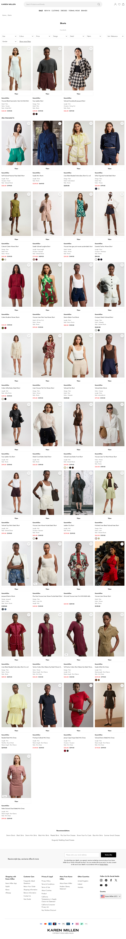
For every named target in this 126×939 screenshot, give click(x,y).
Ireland (80, 884)
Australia (80, 887)
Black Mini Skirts (43, 835)
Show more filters (25, 41)
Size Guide (27, 899)
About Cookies (46, 890)
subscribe (108, 855)
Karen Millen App (11, 883)
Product (44, 893)
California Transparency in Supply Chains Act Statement (49, 899)
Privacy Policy (46, 881)
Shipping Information (30, 889)
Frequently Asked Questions (29, 882)
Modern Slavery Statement (65, 887)
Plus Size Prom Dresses (68, 835)
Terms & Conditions (48, 884)
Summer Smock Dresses (112, 835)
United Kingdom (83, 881)
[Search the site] (99, 4)
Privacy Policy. (104, 864)
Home (4, 15)
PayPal (7, 886)
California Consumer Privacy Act (48, 906)
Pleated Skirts (54, 835)
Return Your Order (29, 886)
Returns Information (30, 893)
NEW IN (47, 10)
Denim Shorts (10, 835)
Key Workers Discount (49, 910)
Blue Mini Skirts (98, 835)
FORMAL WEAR (74, 10)
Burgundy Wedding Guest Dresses (63, 840)
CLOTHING (55, 10)
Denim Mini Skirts (31, 835)
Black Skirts (20, 835)
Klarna (7, 889)
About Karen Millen (66, 883)
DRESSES (64, 10)
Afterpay (8, 893)
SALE (41, 10)
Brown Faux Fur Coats (84, 835)
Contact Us (27, 896)
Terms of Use (46, 887)
